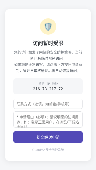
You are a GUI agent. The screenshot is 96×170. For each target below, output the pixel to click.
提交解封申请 (48, 137)
